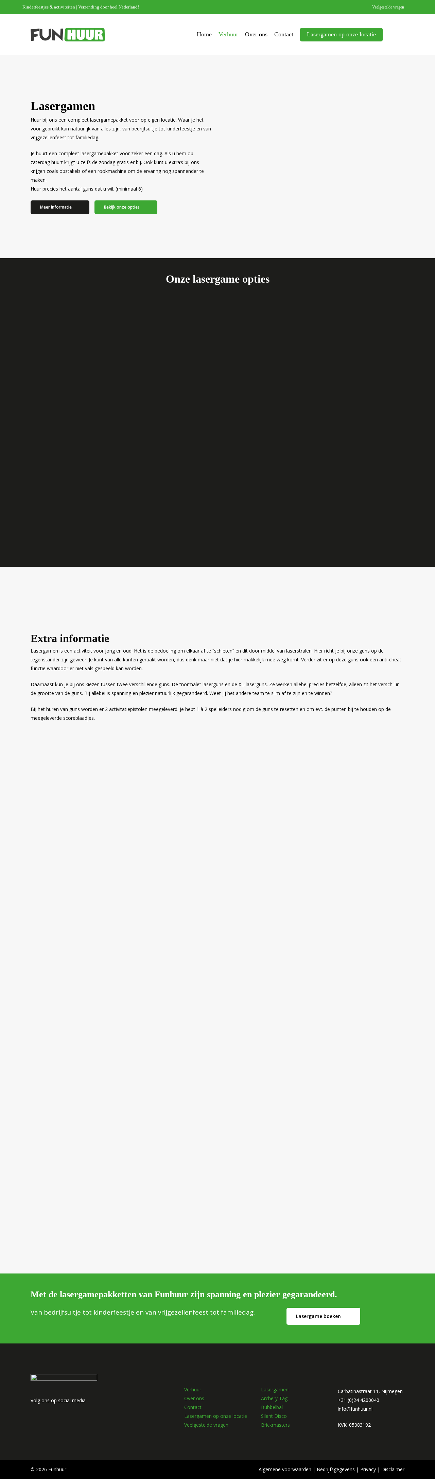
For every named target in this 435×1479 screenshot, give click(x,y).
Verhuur (192, 1389)
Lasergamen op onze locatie (215, 1416)
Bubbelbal (272, 1407)
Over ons (194, 1398)
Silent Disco (274, 1416)
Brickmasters (275, 1425)
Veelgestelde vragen (206, 1425)
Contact (193, 1407)
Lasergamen (275, 1389)
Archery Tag (274, 1398)
